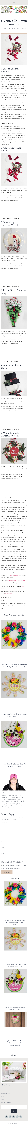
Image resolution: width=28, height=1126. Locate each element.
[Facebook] (13, 1116)
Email (3, 847)
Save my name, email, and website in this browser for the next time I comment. (12, 862)
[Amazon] (17, 1116)
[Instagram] (10, 1116)
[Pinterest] (20, 1116)
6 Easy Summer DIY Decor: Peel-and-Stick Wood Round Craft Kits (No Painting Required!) (15, 1043)
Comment (4, 822)
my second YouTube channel (16, 580)
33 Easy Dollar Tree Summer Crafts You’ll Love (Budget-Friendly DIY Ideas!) (15, 922)
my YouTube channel (13, 575)
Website (3, 853)
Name (3, 841)
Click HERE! (8, 594)
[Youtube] (6, 1116)
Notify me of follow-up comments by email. (14, 865)
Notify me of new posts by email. (11, 868)
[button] (14, 2)
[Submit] (14, 1111)
